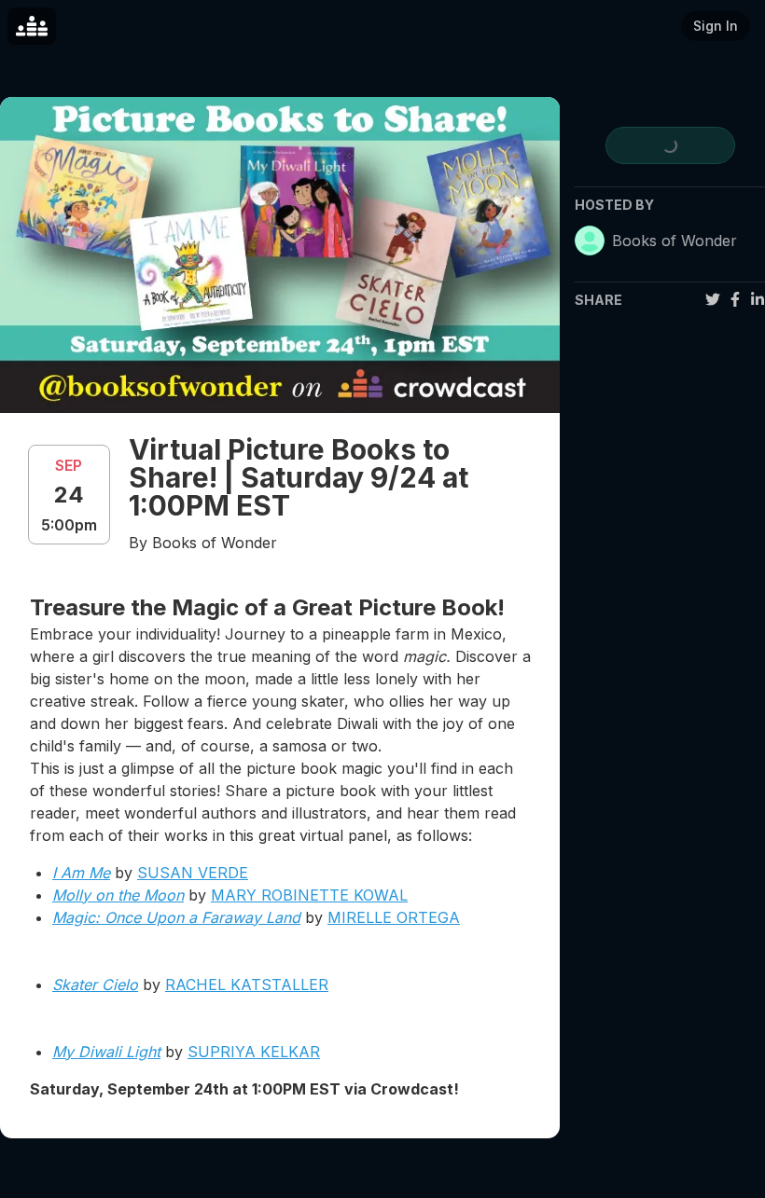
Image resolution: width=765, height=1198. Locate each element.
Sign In (715, 26)
